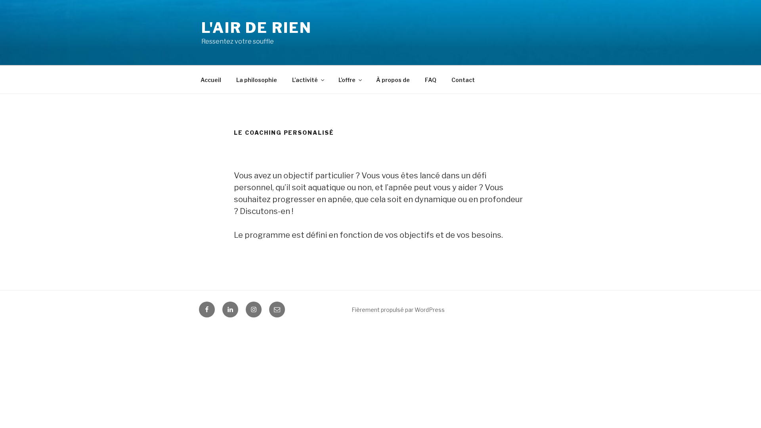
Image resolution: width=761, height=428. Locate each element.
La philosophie (256, 79)
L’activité (305, 79)
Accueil (211, 79)
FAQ (430, 79)
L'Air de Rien (256, 27)
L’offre (347, 79)
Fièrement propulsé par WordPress (398, 309)
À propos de (393, 79)
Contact (463, 79)
